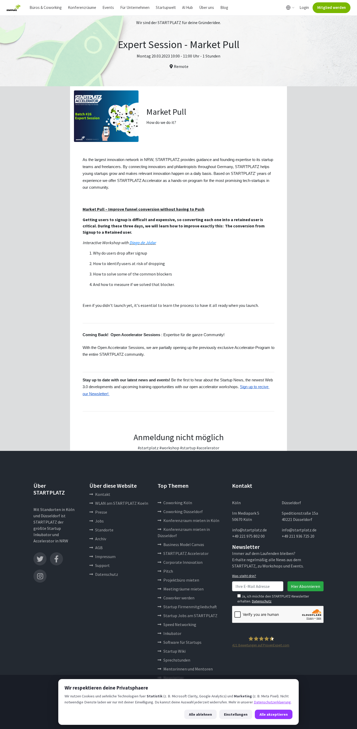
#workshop (169, 447)
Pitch (168, 571)
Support (102, 565)
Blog (224, 7)
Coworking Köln (177, 502)
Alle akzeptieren (274, 714)
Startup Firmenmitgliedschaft (190, 606)
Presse (101, 512)
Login (304, 7)
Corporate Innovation (183, 562)
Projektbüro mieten (181, 580)
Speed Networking (179, 624)
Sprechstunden (176, 660)
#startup (188, 447)
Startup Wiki (174, 651)
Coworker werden (178, 597)
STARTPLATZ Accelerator (186, 553)
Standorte (104, 529)
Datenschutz (106, 574)
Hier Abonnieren (305, 586)
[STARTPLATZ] (14, 8)
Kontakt (102, 494)
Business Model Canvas (183, 544)
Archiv (100, 538)
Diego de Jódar (142, 242)
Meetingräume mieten (183, 589)
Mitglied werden (331, 7)
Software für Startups (182, 642)
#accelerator (208, 447)
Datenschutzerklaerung (272, 702)
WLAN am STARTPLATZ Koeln (121, 503)
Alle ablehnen (200, 714)
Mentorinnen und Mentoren (188, 668)
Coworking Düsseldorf (183, 511)
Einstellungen (235, 714)
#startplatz (148, 447)
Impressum (105, 556)
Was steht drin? (244, 575)
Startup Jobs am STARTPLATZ (190, 615)
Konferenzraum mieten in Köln (191, 520)
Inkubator (172, 633)
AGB (99, 547)
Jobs (99, 521)
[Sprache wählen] (290, 7)
